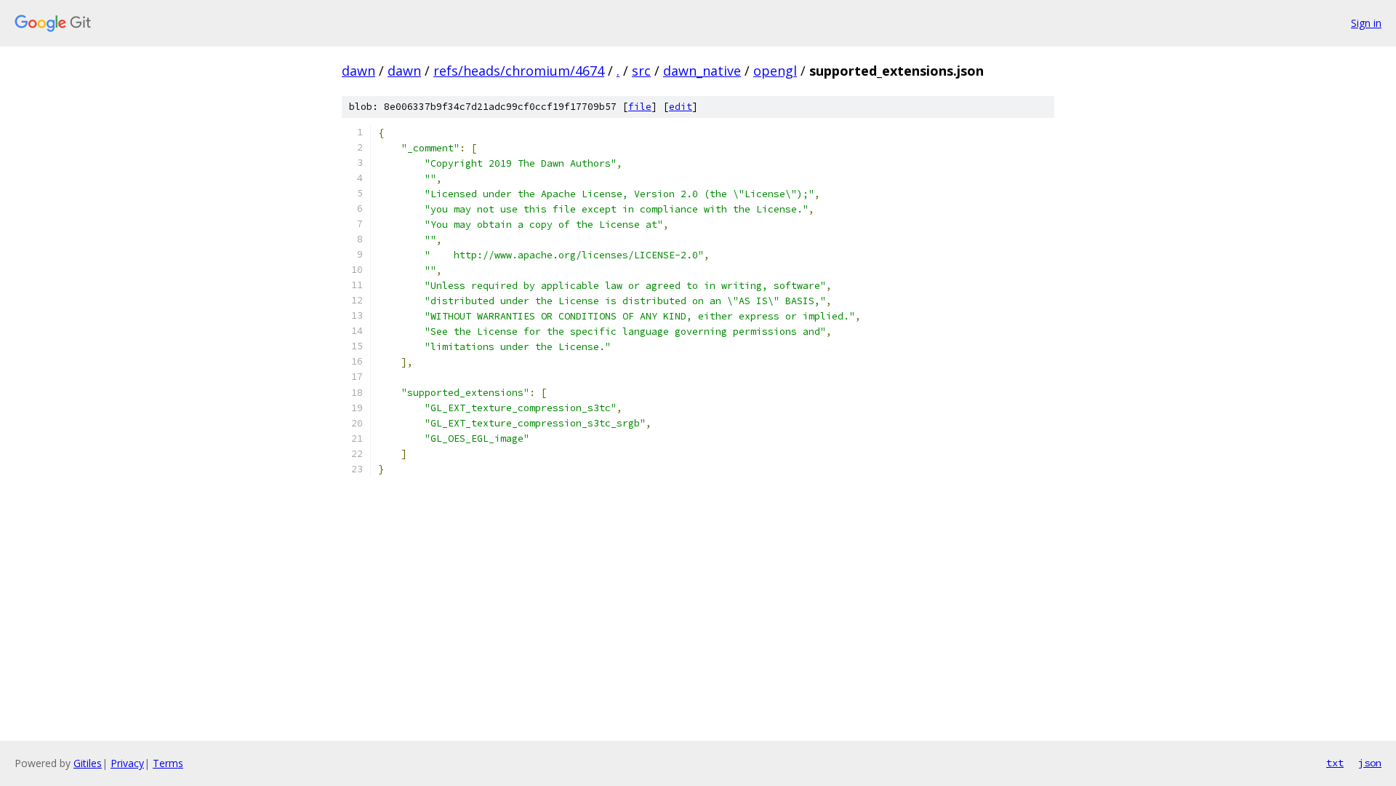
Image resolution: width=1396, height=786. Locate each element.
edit (680, 106)
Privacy (127, 763)
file (639, 106)
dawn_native (702, 70)
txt (1335, 762)
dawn (358, 70)
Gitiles (87, 763)
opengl (775, 70)
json (1369, 762)
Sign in (1366, 23)
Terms (168, 763)
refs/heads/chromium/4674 (518, 70)
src (641, 70)
